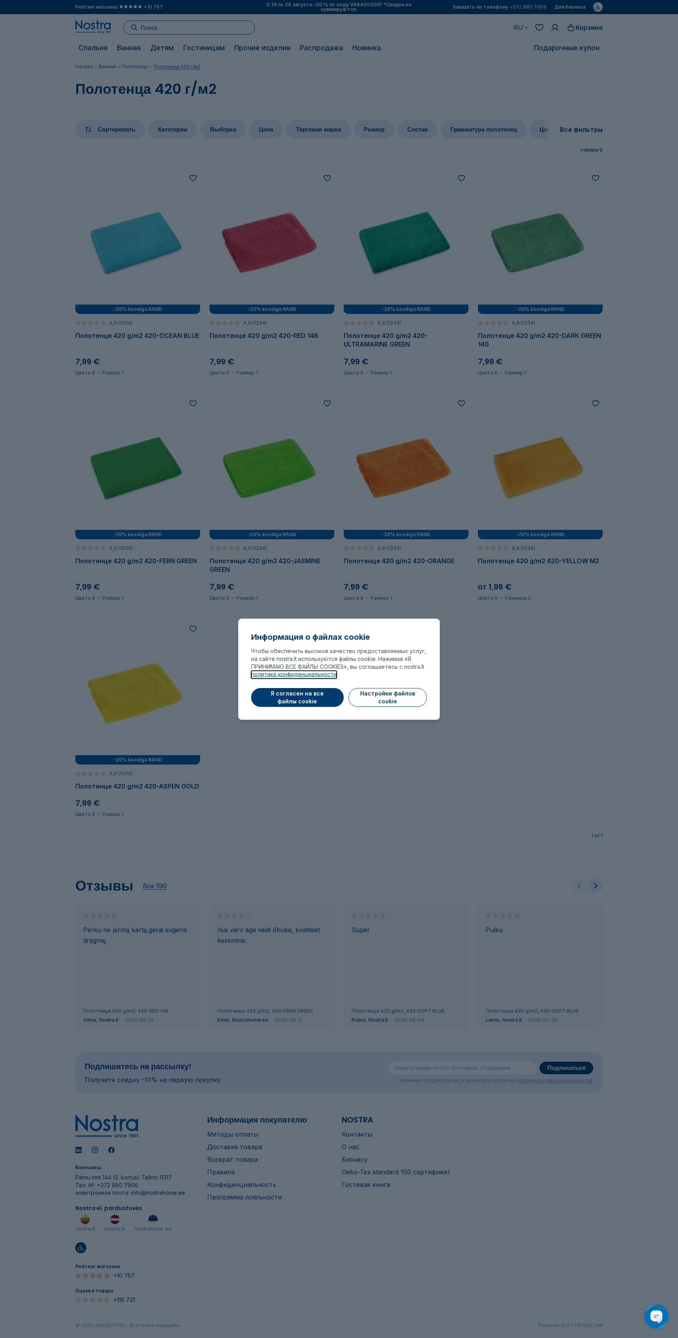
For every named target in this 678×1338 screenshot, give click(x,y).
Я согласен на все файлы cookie (297, 697)
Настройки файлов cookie (387, 697)
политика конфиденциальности (294, 674)
